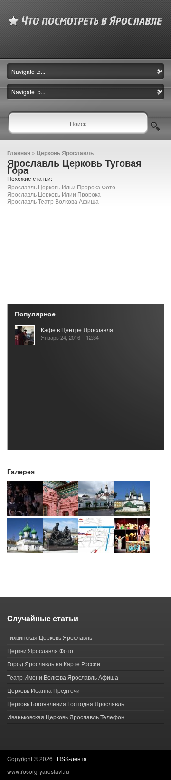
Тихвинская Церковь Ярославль (49, 637)
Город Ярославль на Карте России (53, 664)
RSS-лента (72, 758)
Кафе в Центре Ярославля (77, 329)
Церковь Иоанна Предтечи (43, 690)
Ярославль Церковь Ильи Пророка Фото (61, 187)
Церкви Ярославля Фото (40, 650)
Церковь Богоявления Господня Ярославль (65, 703)
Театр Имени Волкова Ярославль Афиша (62, 677)
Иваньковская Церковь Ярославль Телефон (65, 717)
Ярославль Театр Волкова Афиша (53, 201)
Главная (18, 153)
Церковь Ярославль (65, 153)
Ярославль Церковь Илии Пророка (54, 194)
